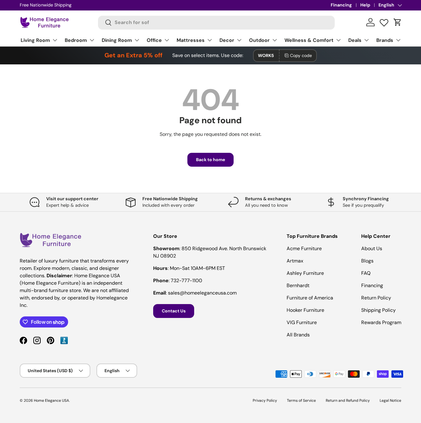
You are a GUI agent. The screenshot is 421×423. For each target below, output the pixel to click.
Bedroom (76, 40)
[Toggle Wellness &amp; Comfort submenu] (338, 40)
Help (365, 5)
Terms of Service (301, 400)
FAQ (365, 273)
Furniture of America (310, 298)
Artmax (295, 261)
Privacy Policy (265, 400)
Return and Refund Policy (348, 400)
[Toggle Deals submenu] (366, 40)
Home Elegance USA (51, 400)
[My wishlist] (384, 21)
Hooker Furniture (305, 310)
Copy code (301, 55)
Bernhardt (298, 285)
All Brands (298, 334)
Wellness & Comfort (308, 40)
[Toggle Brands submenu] (398, 40)
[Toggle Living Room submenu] (55, 40)
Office (154, 40)
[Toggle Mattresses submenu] (209, 40)
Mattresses (191, 40)
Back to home (210, 159)
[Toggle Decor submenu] (239, 40)
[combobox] (216, 22)
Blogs (367, 261)
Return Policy (376, 298)
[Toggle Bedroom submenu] (92, 40)
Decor (226, 40)
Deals (355, 40)
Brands (384, 40)
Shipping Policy (378, 310)
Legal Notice (390, 400)
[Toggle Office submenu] (166, 40)
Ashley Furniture (305, 273)
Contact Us (174, 311)
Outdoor (259, 40)
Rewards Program (381, 322)
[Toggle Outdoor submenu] (274, 40)
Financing (341, 5)
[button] (397, 22)
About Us (371, 248)
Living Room (35, 40)
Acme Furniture (304, 248)
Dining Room (117, 40)
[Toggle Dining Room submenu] (137, 40)
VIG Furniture (302, 322)
